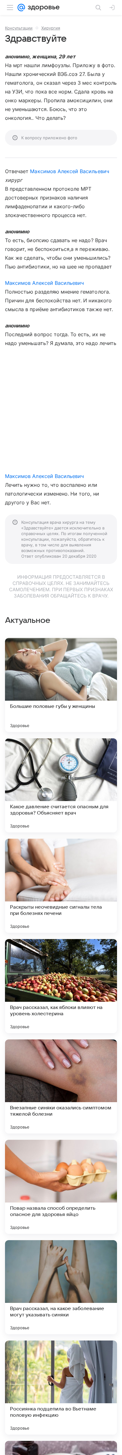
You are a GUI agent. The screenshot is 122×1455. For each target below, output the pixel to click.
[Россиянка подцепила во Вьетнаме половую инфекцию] (61, 1388)
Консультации (19, 27)
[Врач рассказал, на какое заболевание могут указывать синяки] (61, 1287)
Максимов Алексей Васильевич (69, 171)
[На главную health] (42, 7)
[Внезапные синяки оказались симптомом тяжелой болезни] (61, 1086)
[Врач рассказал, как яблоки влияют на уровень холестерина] (61, 986)
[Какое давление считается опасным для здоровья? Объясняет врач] (61, 785)
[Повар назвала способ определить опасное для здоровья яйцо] (61, 1187)
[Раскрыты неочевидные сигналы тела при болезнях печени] (61, 886)
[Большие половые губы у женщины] (61, 685)
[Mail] (21, 7)
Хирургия (50, 27)
